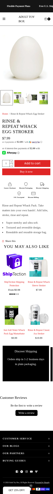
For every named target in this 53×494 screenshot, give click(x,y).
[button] (26, 142)
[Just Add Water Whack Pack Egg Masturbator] (14, 313)
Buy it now (26, 171)
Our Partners (13, 453)
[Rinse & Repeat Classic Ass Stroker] (38, 313)
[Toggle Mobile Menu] (6, 19)
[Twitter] (21, 471)
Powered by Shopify (42, 482)
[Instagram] (26, 471)
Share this (10, 241)
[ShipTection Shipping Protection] (14, 265)
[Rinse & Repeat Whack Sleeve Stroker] (38, 265)
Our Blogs (11, 446)
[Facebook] (16, 471)
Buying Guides (14, 460)
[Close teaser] (30, 485)
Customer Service (17, 438)
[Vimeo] (36, 471)
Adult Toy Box (26, 19)
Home (5, 114)
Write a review (26, 412)
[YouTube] (31, 471)
